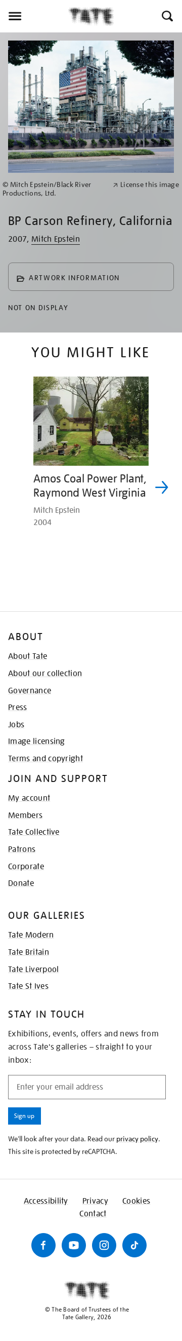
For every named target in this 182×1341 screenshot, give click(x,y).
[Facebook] (43, 1245)
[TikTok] (134, 1245)
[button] (166, 16)
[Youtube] (74, 1245)
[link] (53, 189)
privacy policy (137, 1138)
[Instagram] (104, 1245)
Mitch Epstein (55, 239)
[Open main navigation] (34, 16)
